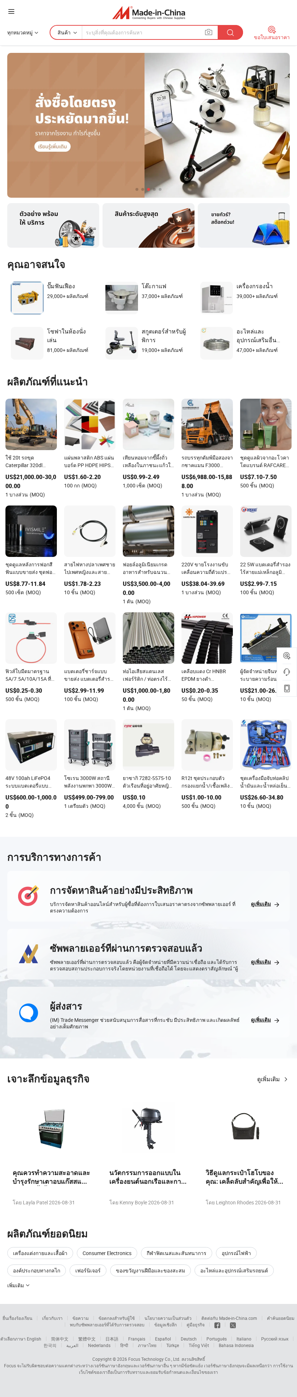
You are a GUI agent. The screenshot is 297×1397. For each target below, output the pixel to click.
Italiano (244, 1339)
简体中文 (59, 1339)
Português (216, 1339)
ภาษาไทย (147, 1345)
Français (136, 1339)
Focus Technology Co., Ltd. (154, 1359)
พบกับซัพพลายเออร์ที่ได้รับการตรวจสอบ (107, 1324)
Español (163, 1339)
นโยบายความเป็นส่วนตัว (168, 1318)
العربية (72, 1345)
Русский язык (274, 1339)
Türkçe (172, 1345)
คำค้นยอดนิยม (280, 1318)
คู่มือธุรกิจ (196, 1324)
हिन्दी (124, 1345)
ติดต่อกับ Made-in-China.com (229, 1318)
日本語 (111, 1339)
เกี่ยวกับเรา (52, 1318)
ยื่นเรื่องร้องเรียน (17, 1318)
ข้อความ (80, 1318)
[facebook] (217, 1324)
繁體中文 (87, 1339)
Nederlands (99, 1345)
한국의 (50, 1345)
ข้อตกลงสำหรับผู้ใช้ (117, 1318)
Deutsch (189, 1339)
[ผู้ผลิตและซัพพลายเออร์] (148, 12)
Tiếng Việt (199, 1345)
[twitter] (233, 1324)
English (34, 1339)
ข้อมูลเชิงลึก (165, 1324)
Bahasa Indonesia (236, 1345)
